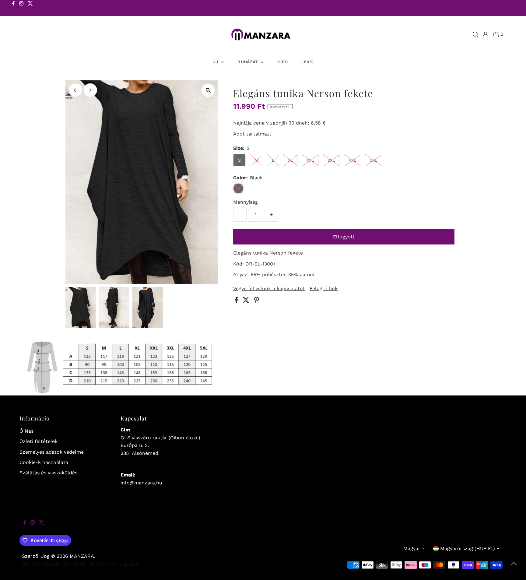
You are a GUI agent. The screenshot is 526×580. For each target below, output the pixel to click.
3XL (331, 160)
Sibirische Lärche (83, 564)
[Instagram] (21, 8)
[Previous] (75, 90)
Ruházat (248, 61)
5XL (373, 160)
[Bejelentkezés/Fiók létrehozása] (485, 34)
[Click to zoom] (208, 90)
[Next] (90, 90)
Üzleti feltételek (38, 441)
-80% (307, 61)
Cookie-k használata (43, 462)
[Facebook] (13, 8)
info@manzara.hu (141, 483)
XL (290, 160)
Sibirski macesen (41, 564)
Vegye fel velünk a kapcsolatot (269, 288)
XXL (310, 160)
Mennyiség (245, 202)
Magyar (411, 548)
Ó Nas (26, 431)
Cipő (282, 61)
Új (215, 61)
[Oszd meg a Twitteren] (247, 301)
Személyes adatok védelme (51, 452)
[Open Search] (475, 34)
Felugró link (324, 288)
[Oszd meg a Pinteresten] (256, 301)
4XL (352, 160)
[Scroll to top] (514, 568)
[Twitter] (30, 8)
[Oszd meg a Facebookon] (237, 301)
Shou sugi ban (122, 564)
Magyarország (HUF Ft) (467, 548)
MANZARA (82, 556)
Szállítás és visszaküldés (48, 473)
